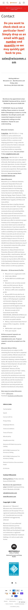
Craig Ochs (4, 133)
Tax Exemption (7, 409)
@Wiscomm (9, 393)
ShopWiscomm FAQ (8, 440)
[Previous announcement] (3, 8)
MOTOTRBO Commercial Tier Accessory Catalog (11, 451)
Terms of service (9, 604)
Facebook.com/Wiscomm (15, 396)
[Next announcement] (25, 8)
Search (5, 413)
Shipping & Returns (8, 425)
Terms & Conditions (8, 428)
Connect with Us (7, 417)
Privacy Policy (7, 421)
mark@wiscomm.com (8, 175)
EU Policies (6, 468)
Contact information (19, 604)
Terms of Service (7, 432)
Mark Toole (4, 157)
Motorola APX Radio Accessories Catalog (12, 445)
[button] (4, 3)
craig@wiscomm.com (12, 154)
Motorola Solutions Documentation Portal (13, 463)
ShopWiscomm (13, 599)
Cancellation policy (14, 606)
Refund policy (7, 436)
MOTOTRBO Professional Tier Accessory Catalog (11, 457)
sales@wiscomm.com (14, 60)
